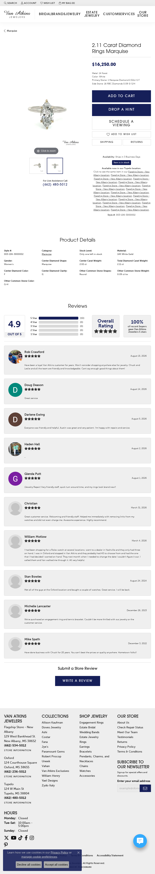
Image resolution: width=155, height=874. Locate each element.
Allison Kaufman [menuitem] (52, 722)
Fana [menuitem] (45, 742)
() (82, 318)
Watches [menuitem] (85, 771)
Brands (58, 14)
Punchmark (84, 867)
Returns (137, 142)
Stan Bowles (33, 576)
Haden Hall (32, 444)
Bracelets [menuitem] (86, 751)
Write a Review (78, 681)
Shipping (107, 142)
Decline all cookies (29, 864)
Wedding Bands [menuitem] (89, 732)
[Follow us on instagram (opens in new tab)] (32, 838)
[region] (46, 114)
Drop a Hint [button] (122, 109)
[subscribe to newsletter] (145, 788)
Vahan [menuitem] (46, 766)
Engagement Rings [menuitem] (92, 722)
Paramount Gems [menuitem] (53, 751)
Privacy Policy (126, 746)
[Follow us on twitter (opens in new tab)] (6, 838)
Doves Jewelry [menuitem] (51, 727)
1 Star (34, 334)
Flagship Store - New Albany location (130, 175)
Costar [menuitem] (46, 737)
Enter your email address (133, 781)
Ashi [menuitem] (44, 732)
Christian (30, 503)
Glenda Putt (32, 474)
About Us (123, 722)
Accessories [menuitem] (87, 775)
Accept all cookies (56, 864)
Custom (110, 14)
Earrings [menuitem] (85, 746)
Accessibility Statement (110, 855)
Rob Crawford (34, 352)
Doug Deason (33, 385)
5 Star (33, 318)
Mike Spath (32, 639)
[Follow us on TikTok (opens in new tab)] (20, 838)
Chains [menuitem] (84, 766)
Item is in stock (121, 162)
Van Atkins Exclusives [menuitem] (55, 771)
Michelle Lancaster (37, 606)
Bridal (45, 14)
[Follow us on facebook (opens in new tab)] (26, 838)
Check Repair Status (130, 727)
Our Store (142, 14)
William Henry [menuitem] (51, 775)
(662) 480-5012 (55, 184)
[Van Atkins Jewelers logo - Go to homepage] (18, 14)
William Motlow (35, 537)
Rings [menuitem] (83, 742)
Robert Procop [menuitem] (51, 756)
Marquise (12, 30)
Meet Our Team (127, 732)
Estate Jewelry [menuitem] (89, 737)
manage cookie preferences (39, 856)
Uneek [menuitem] (46, 761)
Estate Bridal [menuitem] (87, 727)
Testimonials (125, 737)
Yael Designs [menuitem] (50, 780)
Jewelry (73, 14)
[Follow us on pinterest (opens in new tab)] (6, 844)
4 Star (33, 322)
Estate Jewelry (91, 14)
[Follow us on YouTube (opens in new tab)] (13, 838)
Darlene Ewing (34, 414)
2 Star (33, 330)
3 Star (33, 326)
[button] (10, 3)
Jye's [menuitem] (45, 746)
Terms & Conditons (129, 751)
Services (126, 14)
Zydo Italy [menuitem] (48, 785)
